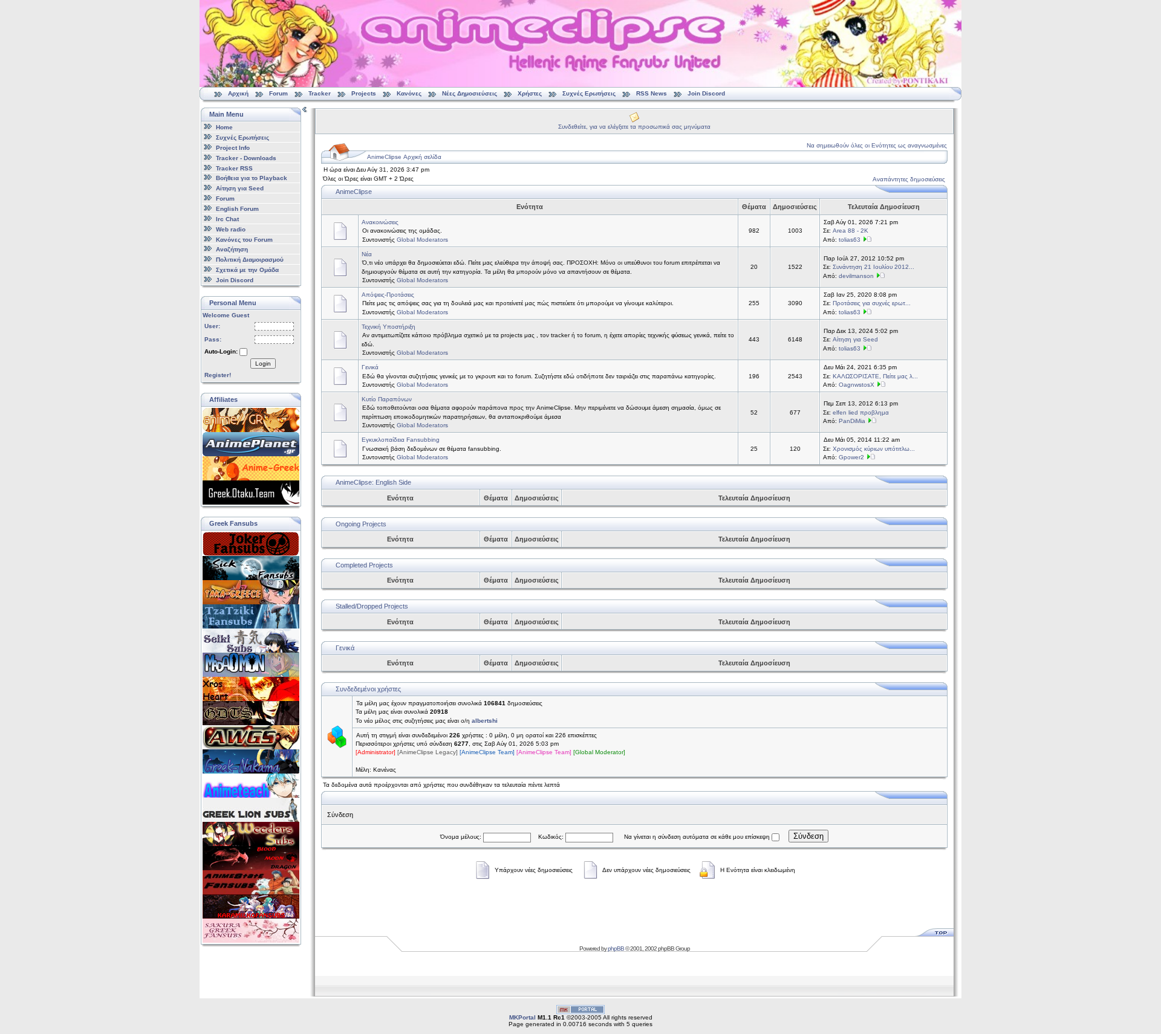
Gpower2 (851, 457)
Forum (278, 93)
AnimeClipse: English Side (373, 482)
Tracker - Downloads (246, 158)
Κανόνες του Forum (244, 239)
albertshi (485, 720)
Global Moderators (422, 239)
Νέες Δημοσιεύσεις (469, 93)
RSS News (651, 93)
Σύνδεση (808, 836)
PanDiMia (852, 421)
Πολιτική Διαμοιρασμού (250, 259)
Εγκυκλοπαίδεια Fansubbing (401, 439)
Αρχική (238, 93)
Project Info (233, 147)
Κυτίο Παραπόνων (387, 399)
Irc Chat (227, 219)
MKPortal (522, 1017)
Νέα (367, 254)
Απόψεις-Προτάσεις (388, 294)
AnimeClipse (354, 191)
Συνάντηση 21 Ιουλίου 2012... (873, 266)
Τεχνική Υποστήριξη (388, 326)
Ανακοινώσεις (380, 222)
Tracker (319, 93)
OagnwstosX (856, 384)
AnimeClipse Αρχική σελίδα (404, 156)
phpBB (616, 948)
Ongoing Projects (361, 524)
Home (224, 127)
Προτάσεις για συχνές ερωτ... (872, 303)
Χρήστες (530, 93)
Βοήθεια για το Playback (251, 178)
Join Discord (706, 93)
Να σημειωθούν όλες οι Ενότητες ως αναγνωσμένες (877, 145)
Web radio (231, 229)
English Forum (237, 208)
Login (263, 363)
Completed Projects (364, 565)
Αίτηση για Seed (240, 188)
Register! (217, 375)
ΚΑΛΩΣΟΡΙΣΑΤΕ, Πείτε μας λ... (875, 376)
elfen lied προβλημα (861, 412)
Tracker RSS (234, 167)
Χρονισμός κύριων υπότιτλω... (874, 448)
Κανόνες (409, 93)
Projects (363, 93)
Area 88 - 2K (850, 230)
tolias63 (849, 239)
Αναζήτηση (232, 249)
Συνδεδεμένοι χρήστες (368, 689)
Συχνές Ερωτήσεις (589, 93)
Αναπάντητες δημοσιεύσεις (909, 179)
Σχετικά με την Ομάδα (247, 270)
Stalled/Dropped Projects (372, 606)
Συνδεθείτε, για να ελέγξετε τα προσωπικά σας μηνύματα (634, 126)
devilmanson (856, 276)
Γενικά (370, 367)
